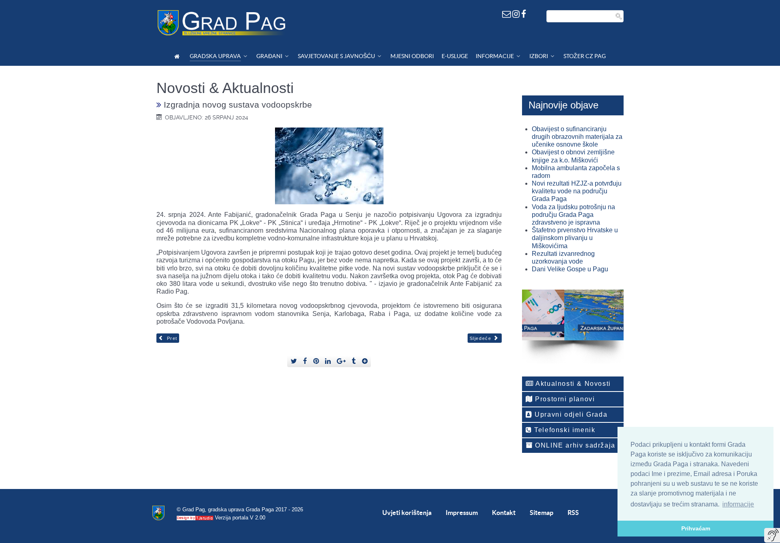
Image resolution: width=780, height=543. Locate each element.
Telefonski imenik (564, 429)
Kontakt (504, 512)
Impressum (462, 512)
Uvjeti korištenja (406, 512)
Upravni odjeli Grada (570, 414)
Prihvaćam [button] (695, 528)
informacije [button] (738, 504)
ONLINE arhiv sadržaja (574, 445)
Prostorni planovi (564, 399)
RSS (573, 512)
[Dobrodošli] (178, 56)
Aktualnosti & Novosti (572, 383)
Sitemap (541, 512)
